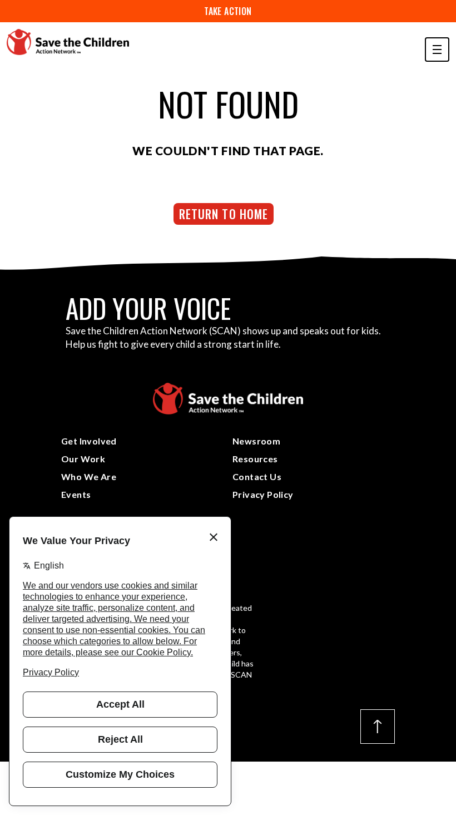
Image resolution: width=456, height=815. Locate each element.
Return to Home (223, 214)
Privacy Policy (263, 494)
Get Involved (89, 441)
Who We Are (88, 476)
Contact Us (256, 476)
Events (76, 494)
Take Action (227, 11)
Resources (255, 458)
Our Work (83, 458)
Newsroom (256, 441)
